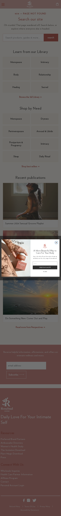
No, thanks (45, 271)
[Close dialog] (56, 242)
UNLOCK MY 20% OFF (45, 267)
